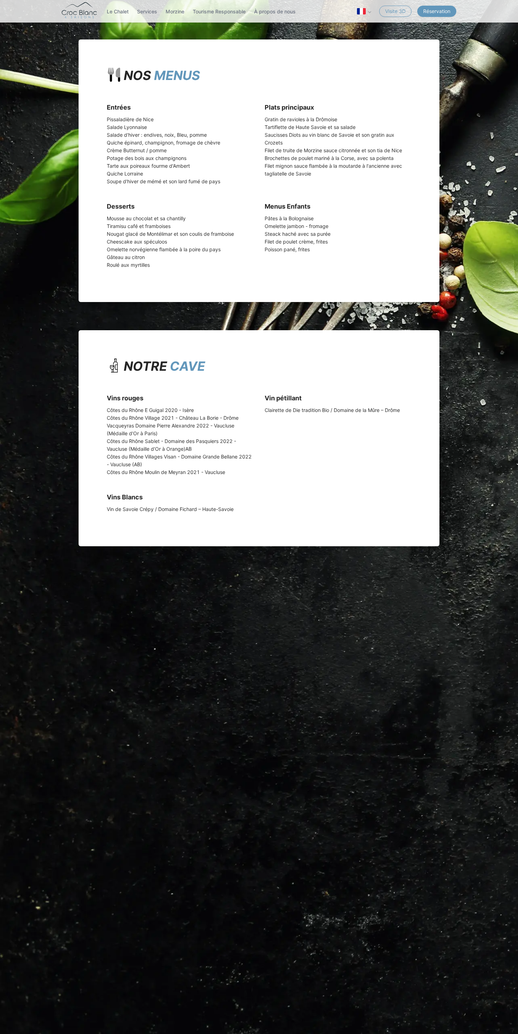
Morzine (175, 11)
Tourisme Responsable (219, 11)
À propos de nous (275, 11)
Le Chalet (118, 11)
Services (147, 11)
